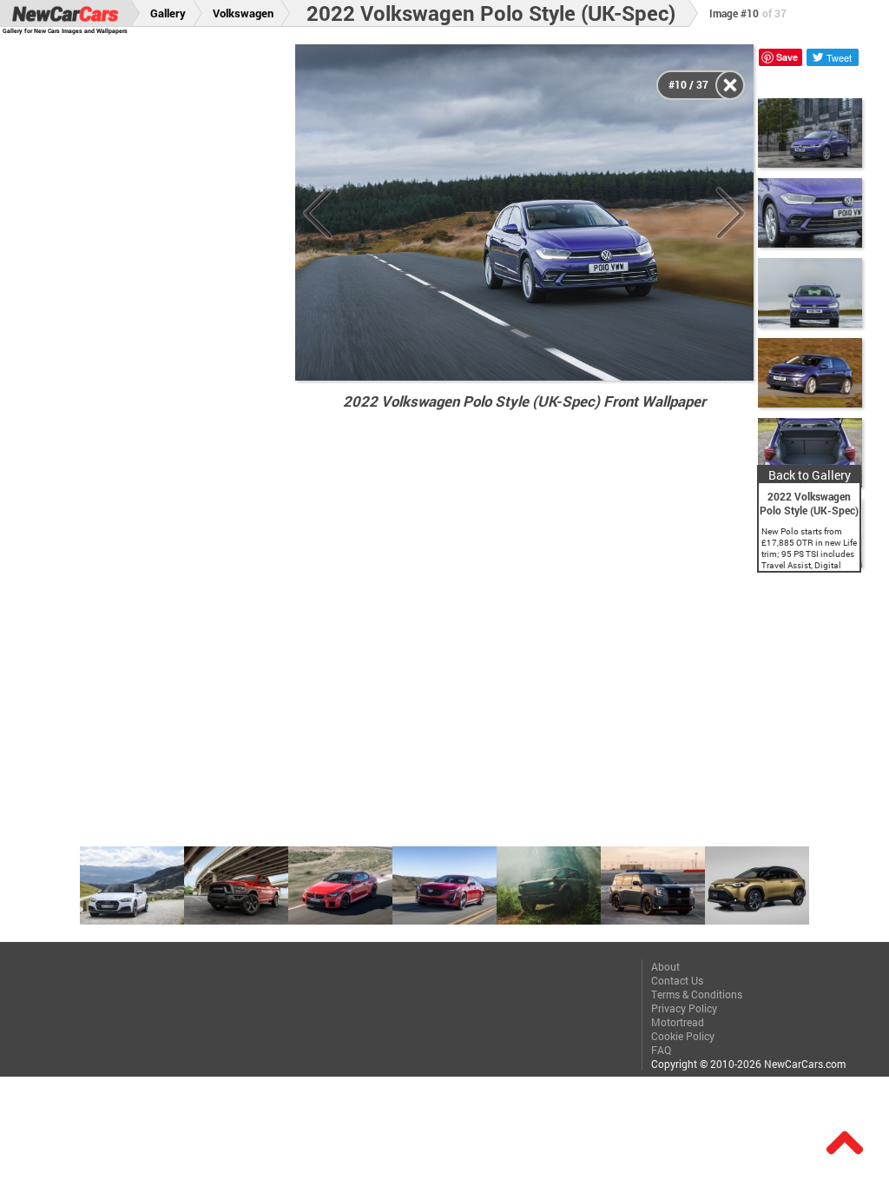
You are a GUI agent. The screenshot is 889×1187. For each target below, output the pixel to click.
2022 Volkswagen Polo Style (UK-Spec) (490, 13)
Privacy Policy (684, 1008)
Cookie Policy (682, 1036)
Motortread (677, 1022)
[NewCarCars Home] (65, 13)
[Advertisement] (157, 305)
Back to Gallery (809, 475)
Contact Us (677, 980)
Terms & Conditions (696, 994)
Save (787, 56)
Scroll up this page (844, 1142)
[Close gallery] (730, 85)
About (665, 966)
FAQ (661, 1050)
